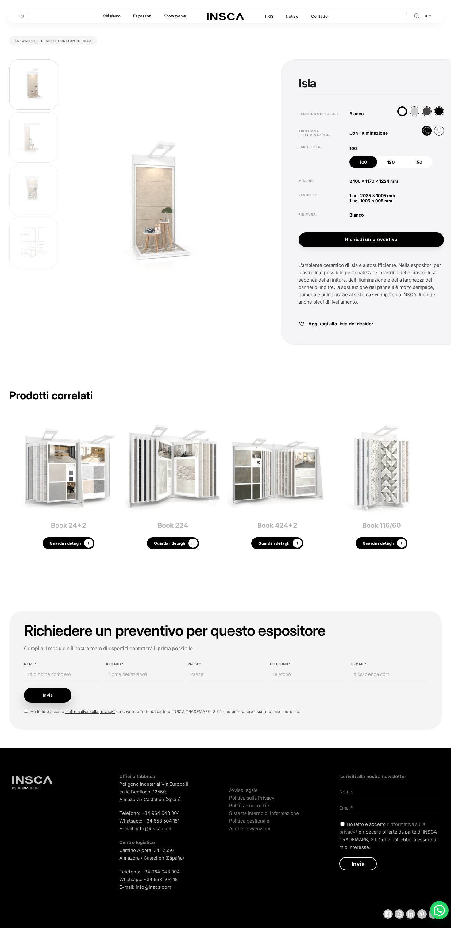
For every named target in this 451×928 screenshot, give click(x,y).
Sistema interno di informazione (264, 813)
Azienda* (115, 664)
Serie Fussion (60, 41)
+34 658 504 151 (161, 821)
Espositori (142, 15)
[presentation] (13, 485)
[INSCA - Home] (225, 16)
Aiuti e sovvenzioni (249, 828)
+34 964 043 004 (160, 813)
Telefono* (279, 664)
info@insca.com (153, 828)
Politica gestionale (249, 821)
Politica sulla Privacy (251, 798)
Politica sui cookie (249, 805)
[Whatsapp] (439, 910)
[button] (417, 15)
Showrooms (175, 15)
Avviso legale (243, 790)
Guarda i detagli (65, 543)
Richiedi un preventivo (371, 239)
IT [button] (427, 16)
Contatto (319, 16)
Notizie (292, 16)
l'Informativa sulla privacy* (90, 711)
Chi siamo (112, 15)
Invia (48, 695)
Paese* (194, 664)
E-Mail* (358, 664)
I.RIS (269, 16)
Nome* (30, 664)
